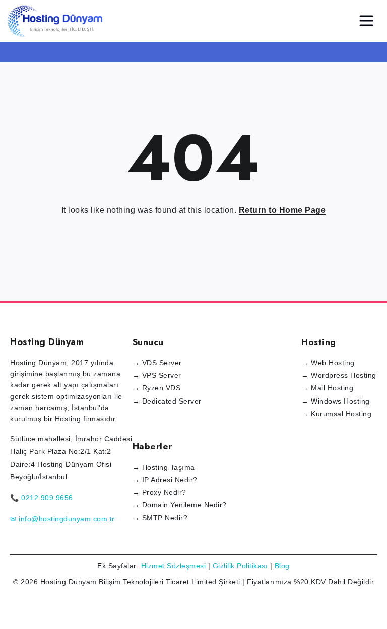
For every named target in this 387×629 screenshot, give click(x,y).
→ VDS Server (157, 363)
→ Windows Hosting (335, 401)
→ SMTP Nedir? (160, 517)
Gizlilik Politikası (240, 566)
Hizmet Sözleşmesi (173, 566)
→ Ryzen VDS (157, 388)
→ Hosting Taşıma (164, 467)
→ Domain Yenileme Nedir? (180, 505)
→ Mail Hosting (327, 388)
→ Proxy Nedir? (159, 492)
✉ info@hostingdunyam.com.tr (62, 518)
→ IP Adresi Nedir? (165, 480)
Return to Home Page (282, 210)
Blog (282, 566)
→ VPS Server (157, 375)
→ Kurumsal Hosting (336, 414)
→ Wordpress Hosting (338, 375)
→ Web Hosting (328, 363)
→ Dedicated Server (167, 401)
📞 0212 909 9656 (41, 498)
